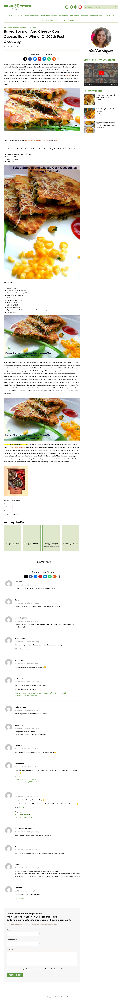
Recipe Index (75, 20)
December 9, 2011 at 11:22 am (24, 797)
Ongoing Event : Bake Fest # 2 (25, 779)
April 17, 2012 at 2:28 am (22, 891)
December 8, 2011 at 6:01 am (24, 585)
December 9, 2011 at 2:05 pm (24, 832)
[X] (25, 59)
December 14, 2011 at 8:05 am (24, 850)
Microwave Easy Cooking (23, 817)
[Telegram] (44, 59)
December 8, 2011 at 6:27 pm (24, 749)
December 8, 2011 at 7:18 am (24, 621)
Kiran (56, 140)
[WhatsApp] (49, 59)
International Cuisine (28, 28)
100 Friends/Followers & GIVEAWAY (27, 696)
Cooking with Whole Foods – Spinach (37, 140)
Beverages (63, 16)
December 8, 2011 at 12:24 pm (24, 682)
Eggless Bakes (96, 16)
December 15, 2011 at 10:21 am (24, 868)
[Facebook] (30, 59)
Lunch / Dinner (47, 20)
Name (9, 930)
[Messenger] (35, 59)
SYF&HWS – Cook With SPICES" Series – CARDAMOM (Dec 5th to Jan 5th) (40, 693)
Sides (58, 20)
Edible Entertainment (26, 808)
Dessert (84, 16)
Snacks (65, 20)
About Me (18, 16)
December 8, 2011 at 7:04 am (24, 603)
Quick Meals (109, 16)
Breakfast (74, 16)
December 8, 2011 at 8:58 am (24, 642)
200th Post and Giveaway (15, 447)
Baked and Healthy (11, 28)
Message (10, 950)
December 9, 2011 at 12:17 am (24, 767)
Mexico (67, 75)
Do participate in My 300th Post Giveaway (29, 782)
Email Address (12, 940)
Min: (5, 503)
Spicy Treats (19, 777)
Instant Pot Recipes (49, 16)
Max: (5, 510)
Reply (37, 585)
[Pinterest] (39, 59)
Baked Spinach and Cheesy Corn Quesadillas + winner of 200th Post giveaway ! (34, 36)
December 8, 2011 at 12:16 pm (24, 664)
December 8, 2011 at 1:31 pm (24, 710)
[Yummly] (54, 59)
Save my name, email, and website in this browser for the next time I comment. (35, 969)
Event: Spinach (20, 898)
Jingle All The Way (22, 814)
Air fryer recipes (31, 16)
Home (10, 16)
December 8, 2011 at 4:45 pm (24, 728)
